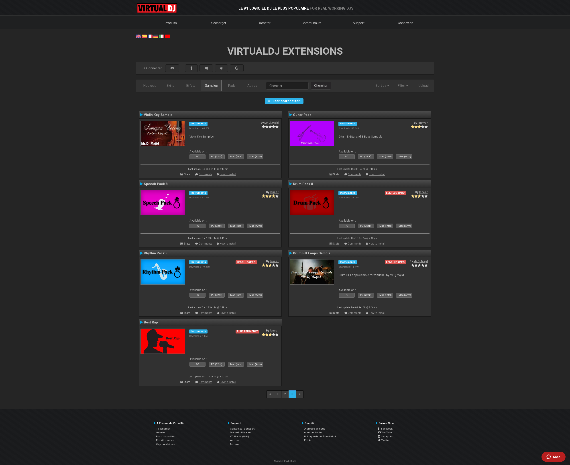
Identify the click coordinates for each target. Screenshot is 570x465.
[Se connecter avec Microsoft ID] (206, 68)
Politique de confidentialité (320, 436)
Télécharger (217, 23)
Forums (234, 444)
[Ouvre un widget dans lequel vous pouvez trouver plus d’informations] (553, 457)
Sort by (381, 86)
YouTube (386, 432)
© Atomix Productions (285, 461)
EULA (307, 440)
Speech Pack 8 (156, 184)
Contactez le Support (242, 428)
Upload (424, 86)
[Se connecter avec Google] (237, 68)
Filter (402, 86)
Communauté (312, 23)
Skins (170, 86)
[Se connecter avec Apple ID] (221, 68)
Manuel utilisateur (241, 432)
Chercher (321, 86)
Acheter (265, 23)
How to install (228, 174)
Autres (252, 86)
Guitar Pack (302, 115)
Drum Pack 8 (303, 184)
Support (358, 23)
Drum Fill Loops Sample (311, 253)
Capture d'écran (165, 444)
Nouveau (149, 86)
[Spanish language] (144, 36)
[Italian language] (161, 36)
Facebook (386, 428)
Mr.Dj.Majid (271, 122)
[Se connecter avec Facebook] (191, 68)
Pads (232, 86)
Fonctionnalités (165, 436)
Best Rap (151, 322)
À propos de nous (314, 428)
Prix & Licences (165, 440)
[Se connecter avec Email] (172, 68)
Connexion (405, 23)
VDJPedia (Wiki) (239, 436)
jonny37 (423, 122)
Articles (234, 440)
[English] (138, 36)
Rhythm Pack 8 (155, 253)
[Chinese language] (167, 36)
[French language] (150, 36)
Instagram (386, 436)
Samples (211, 86)
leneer (274, 192)
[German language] (155, 36)
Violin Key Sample (158, 115)
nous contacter (313, 432)
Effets (190, 86)
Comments (205, 174)
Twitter (385, 440)
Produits (171, 23)
